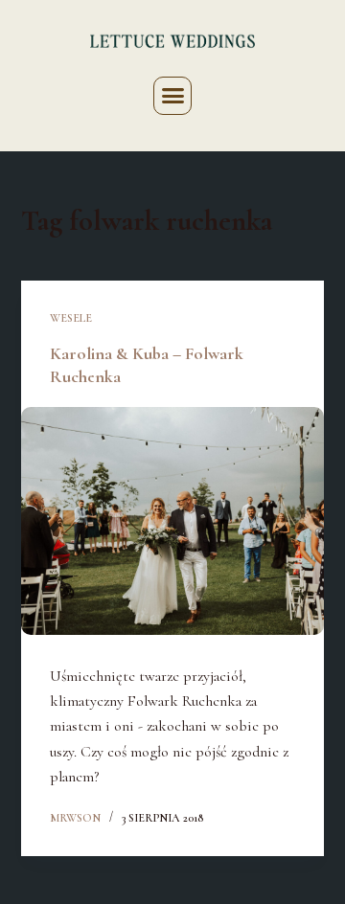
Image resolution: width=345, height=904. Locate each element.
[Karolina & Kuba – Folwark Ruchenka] (173, 521)
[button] (172, 96)
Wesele (71, 318)
